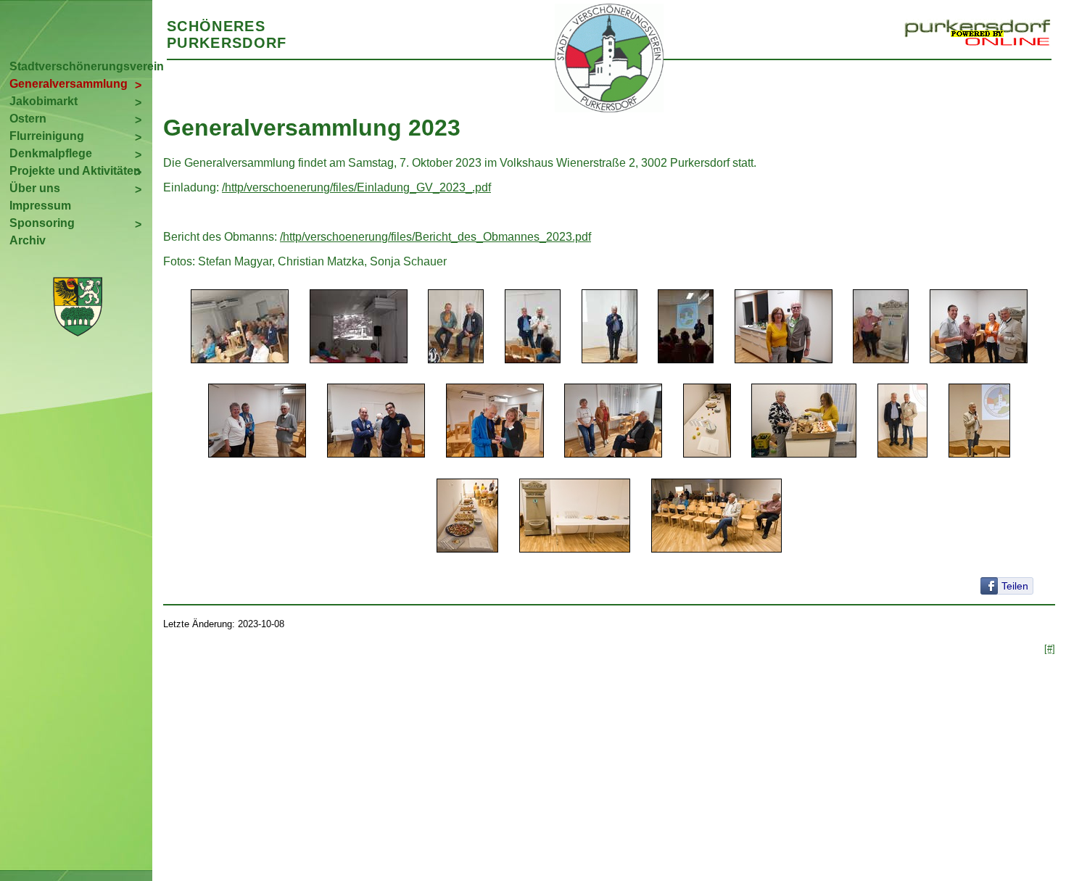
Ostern (27, 118)
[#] (1049, 648)
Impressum (40, 205)
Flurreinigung (46, 136)
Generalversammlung (68, 84)
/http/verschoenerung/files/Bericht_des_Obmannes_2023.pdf (435, 237)
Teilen (1014, 586)
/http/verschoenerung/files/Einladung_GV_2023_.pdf (356, 187)
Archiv (27, 240)
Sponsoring (42, 223)
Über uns (34, 188)
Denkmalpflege (50, 153)
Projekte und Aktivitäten (75, 171)
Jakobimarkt (43, 101)
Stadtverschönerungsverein (80, 66)
